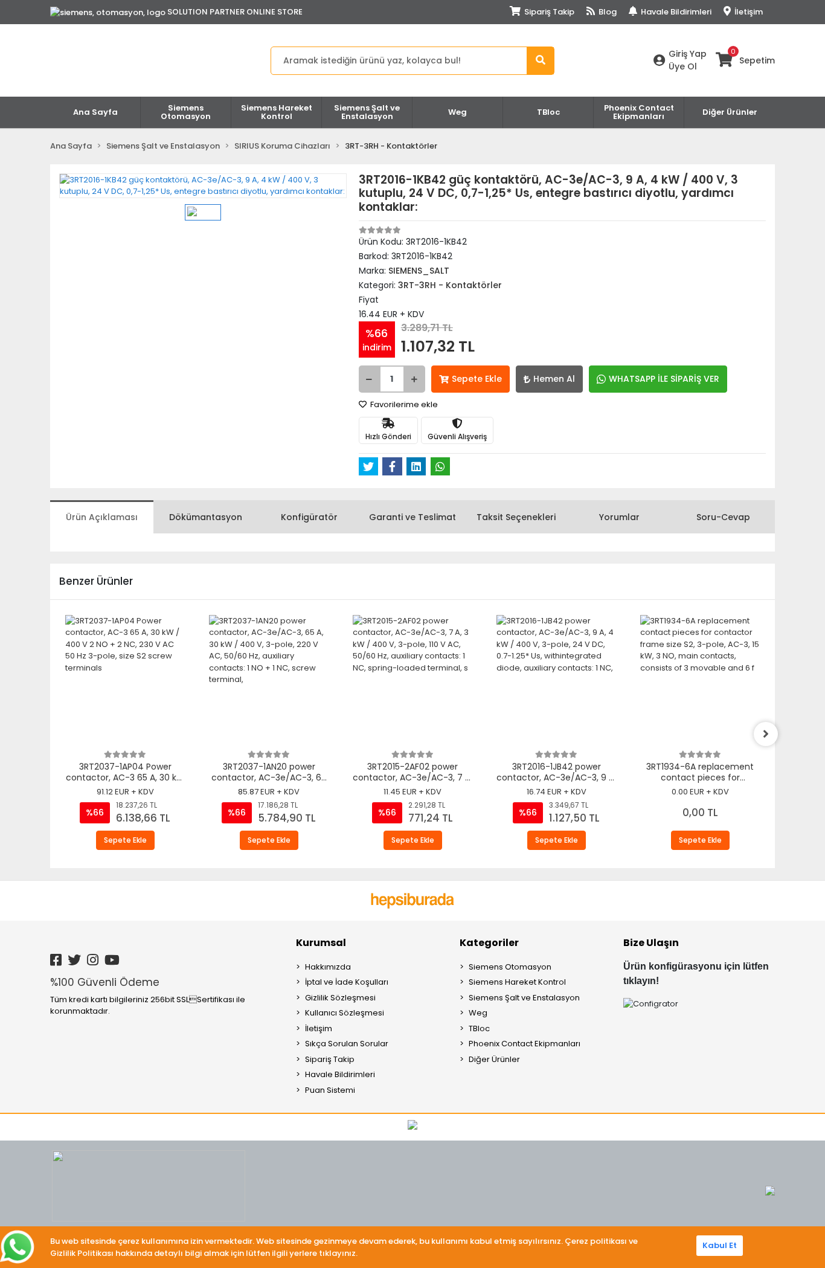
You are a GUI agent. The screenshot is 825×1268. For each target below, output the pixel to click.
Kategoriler (489, 943)
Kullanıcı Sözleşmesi (344, 1013)
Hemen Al (554, 379)
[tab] (101, 516)
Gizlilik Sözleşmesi (340, 997)
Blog (607, 12)
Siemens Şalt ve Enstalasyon (524, 997)
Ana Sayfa (95, 112)
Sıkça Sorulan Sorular (346, 1043)
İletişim (748, 12)
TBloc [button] (548, 112)
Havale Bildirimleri (675, 12)
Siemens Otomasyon (510, 967)
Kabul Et (719, 1245)
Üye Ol (683, 66)
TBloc (479, 1028)
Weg (478, 1013)
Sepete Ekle (477, 379)
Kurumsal (321, 943)
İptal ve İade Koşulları (346, 982)
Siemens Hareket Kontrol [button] (276, 112)
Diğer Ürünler (494, 1059)
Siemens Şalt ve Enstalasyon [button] (367, 112)
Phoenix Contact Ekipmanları (524, 1043)
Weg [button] (457, 112)
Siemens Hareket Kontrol (517, 982)
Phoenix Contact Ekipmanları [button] (639, 112)
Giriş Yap (688, 54)
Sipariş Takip (548, 12)
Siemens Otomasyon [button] (186, 112)
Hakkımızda (328, 967)
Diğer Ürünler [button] (729, 112)
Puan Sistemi (330, 1090)
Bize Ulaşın (651, 943)
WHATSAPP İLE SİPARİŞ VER (664, 379)
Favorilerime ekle (403, 404)
